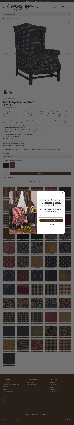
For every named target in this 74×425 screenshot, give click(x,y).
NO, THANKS (51, 224)
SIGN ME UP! (51, 220)
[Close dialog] (63, 193)
